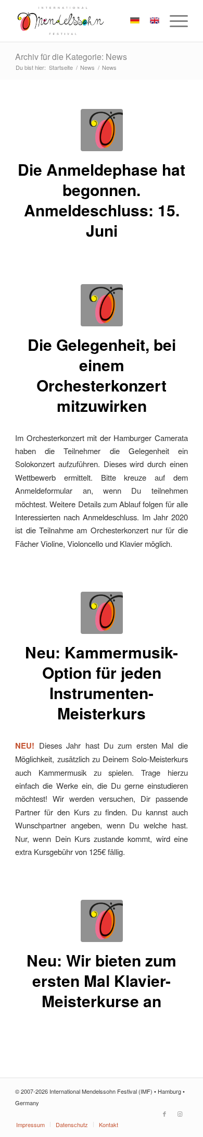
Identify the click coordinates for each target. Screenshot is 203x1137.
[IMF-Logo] (84, 21)
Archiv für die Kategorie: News (71, 57)
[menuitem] (173, 21)
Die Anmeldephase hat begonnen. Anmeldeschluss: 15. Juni (101, 199)
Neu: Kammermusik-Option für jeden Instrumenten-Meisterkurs (101, 682)
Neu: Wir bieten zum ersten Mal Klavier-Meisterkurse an (101, 980)
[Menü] (173, 21)
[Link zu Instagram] (180, 1113)
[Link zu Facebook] (164, 1113)
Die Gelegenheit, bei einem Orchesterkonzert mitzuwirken (102, 375)
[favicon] (102, 130)
